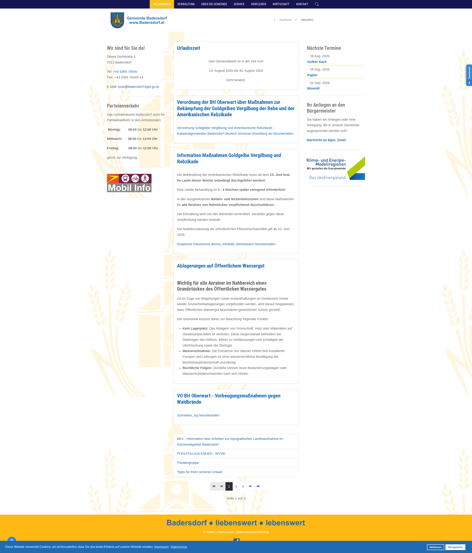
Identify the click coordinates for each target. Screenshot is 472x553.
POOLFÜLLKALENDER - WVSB (201, 453)
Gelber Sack (317, 62)
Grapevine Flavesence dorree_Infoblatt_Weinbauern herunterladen (226, 244)
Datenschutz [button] (179, 546)
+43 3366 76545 (125, 71)
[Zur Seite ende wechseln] (258, 486)
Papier (312, 75)
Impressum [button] (161, 546)
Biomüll (313, 88)
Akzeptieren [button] (455, 547)
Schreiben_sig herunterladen (198, 415)
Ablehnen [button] (435, 547)
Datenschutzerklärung (253, 532)
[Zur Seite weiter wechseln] (250, 486)
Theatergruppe (188, 463)
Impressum (225, 532)
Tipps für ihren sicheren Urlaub (199, 472)
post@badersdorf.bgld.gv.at (138, 87)
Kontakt (209, 532)
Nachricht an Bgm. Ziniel (326, 140)
